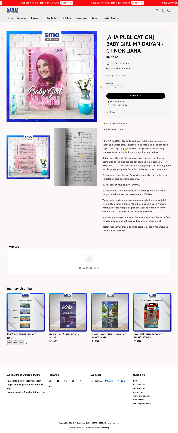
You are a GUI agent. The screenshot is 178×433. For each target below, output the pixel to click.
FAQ (135, 381)
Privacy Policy (91, 428)
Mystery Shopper (111, 18)
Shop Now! (54, 3)
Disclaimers (138, 400)
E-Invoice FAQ (139, 385)
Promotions (36, 18)
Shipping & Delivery (142, 403)
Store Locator (82, 18)
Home (10, 18)
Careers (95, 18)
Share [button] (112, 112)
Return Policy (103, 428)
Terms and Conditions (142, 396)
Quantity (109, 83)
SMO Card (67, 18)
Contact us (138, 392)
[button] (157, 10)
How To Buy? (52, 18)
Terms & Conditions (76, 428)
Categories (21, 18)
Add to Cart (135, 96)
